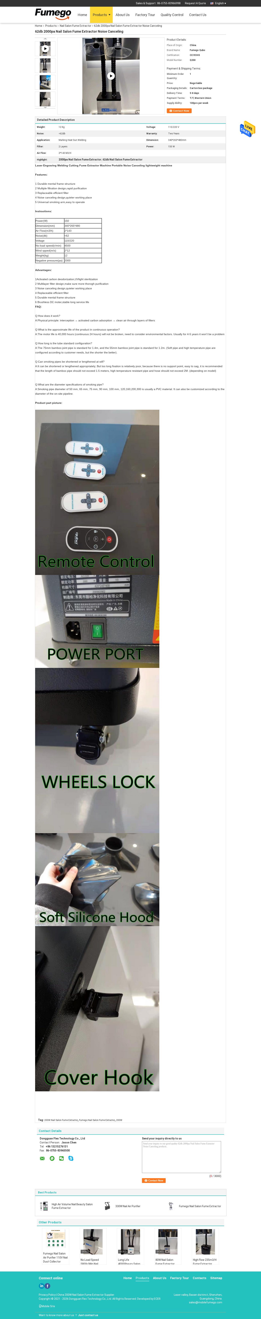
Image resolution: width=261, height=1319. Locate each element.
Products (100, 15)
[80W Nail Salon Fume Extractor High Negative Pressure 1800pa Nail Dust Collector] (168, 1242)
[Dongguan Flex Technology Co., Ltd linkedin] (42, 1286)
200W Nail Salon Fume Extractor (61, 1120)
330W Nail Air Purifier (127, 1206)
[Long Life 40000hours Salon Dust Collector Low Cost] (130, 1242)
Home (82, 15)
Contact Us (198, 15)
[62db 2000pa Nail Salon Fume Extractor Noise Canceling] (45, 65)
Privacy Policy (47, 1294)
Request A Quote (195, 3)
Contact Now (181, 110)
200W (119, 1120)
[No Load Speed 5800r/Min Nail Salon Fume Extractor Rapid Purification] (93, 1242)
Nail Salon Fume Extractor (75, 25)
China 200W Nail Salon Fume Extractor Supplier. (86, 1294)
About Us (123, 15)
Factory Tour (145, 15)
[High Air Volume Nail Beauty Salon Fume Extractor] (44, 1206)
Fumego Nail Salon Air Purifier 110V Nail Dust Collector (55, 1257)
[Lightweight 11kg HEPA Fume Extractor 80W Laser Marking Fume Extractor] (111, 75)
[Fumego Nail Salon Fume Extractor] (171, 1206)
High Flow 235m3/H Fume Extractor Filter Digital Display (205, 1263)
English (219, 3)
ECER (157, 1298)
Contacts (199, 1278)
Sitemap (216, 1278)
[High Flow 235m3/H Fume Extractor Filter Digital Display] (205, 1242)
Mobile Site (48, 1306)
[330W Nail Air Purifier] (107, 1206)
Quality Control (172, 15)
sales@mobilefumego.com (205, 1302)
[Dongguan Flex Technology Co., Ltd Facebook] (47, 1286)
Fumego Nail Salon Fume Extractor (97, 1120)
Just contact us (88, 1315)
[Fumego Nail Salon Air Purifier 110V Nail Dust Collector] (55, 1238)
